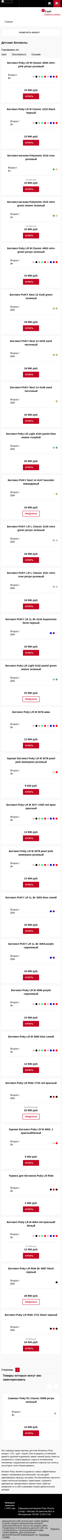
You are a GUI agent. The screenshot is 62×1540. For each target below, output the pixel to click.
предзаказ (31, 514)
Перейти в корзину (52, 14)
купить (29, 96)
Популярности (19, 54)
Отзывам (36, 54)
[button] (49, 1386)
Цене (3, 54)
